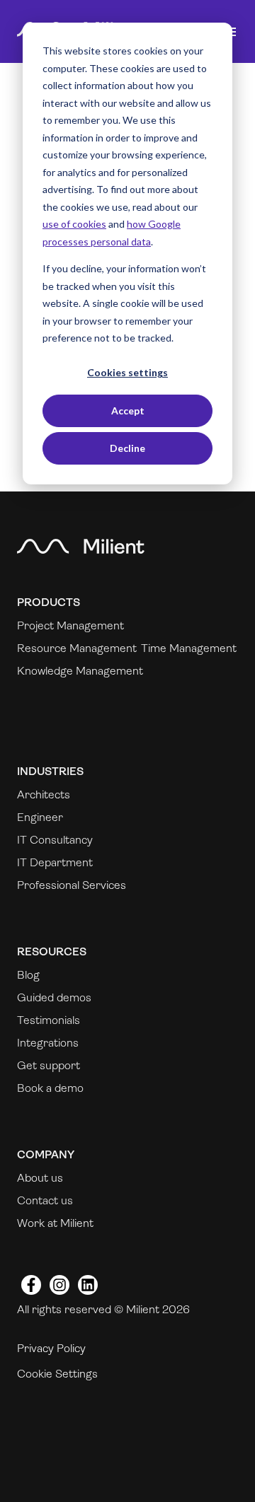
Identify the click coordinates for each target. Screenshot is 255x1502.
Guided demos (54, 997)
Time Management (189, 648)
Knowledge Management (80, 670)
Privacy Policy (51, 1348)
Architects (43, 794)
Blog (28, 975)
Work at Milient (55, 1223)
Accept (127, 410)
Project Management (70, 625)
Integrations (48, 1042)
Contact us (45, 1200)
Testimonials (48, 1020)
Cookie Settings (57, 1373)
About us (40, 1177)
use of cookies (74, 224)
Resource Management (77, 648)
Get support (48, 1065)
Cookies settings (127, 372)
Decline (127, 448)
